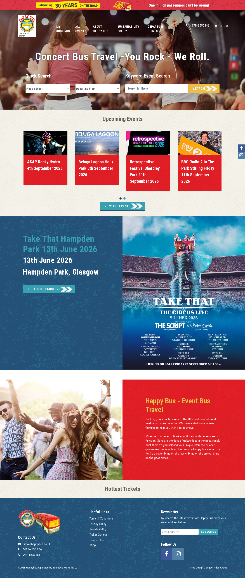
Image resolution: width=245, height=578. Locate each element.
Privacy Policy (97, 524)
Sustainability (97, 529)
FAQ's (92, 545)
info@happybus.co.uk (37, 544)
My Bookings (63, 29)
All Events (80, 29)
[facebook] (166, 553)
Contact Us (96, 540)
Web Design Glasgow (201, 567)
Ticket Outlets (98, 534)
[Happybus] (33, 26)
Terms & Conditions (101, 518)
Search (199, 88)
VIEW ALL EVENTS (118, 206)
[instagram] (178, 553)
